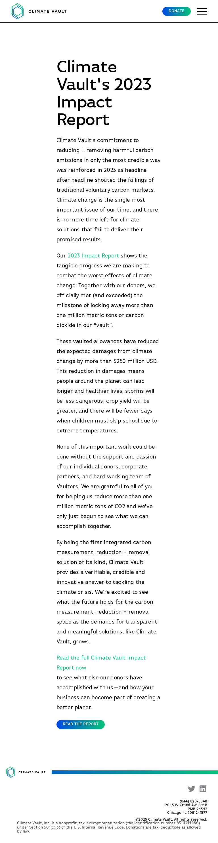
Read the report (80, 724)
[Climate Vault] (38, 11)
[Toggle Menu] (202, 11)
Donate (177, 11)
